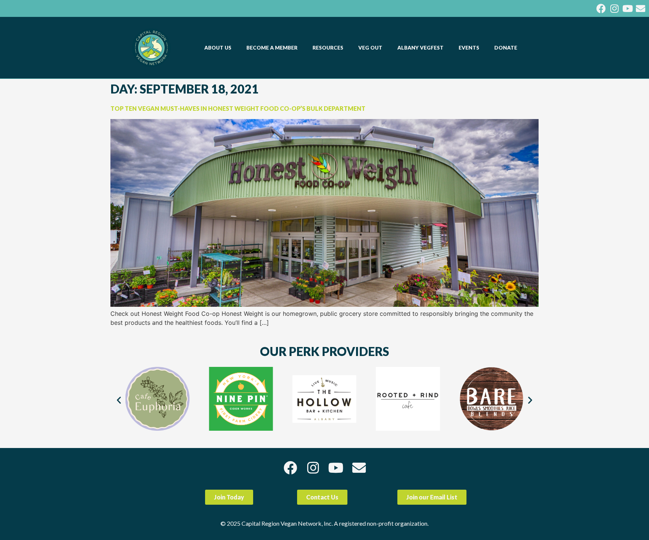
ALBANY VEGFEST (420, 48)
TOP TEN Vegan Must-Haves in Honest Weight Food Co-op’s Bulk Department (237, 108)
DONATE (505, 48)
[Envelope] (640, 8)
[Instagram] (614, 8)
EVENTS (469, 48)
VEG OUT (370, 48)
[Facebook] (601, 8)
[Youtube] (627, 8)
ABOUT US (217, 48)
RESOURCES (327, 48)
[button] (119, 400)
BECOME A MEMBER (271, 48)
